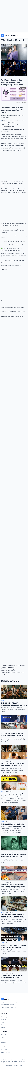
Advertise (3, 1042)
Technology (4, 1017)
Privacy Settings (18, 1065)
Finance (3, 1027)
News (2, 1022)
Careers (3, 1040)
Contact (3, 1037)
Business (3, 1019)
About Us (3, 1034)
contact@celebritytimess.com (8, 1007)
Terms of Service (5, 1052)
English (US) (9, 1065)
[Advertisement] (14, 16)
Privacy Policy (4, 1049)
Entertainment (4, 1024)
